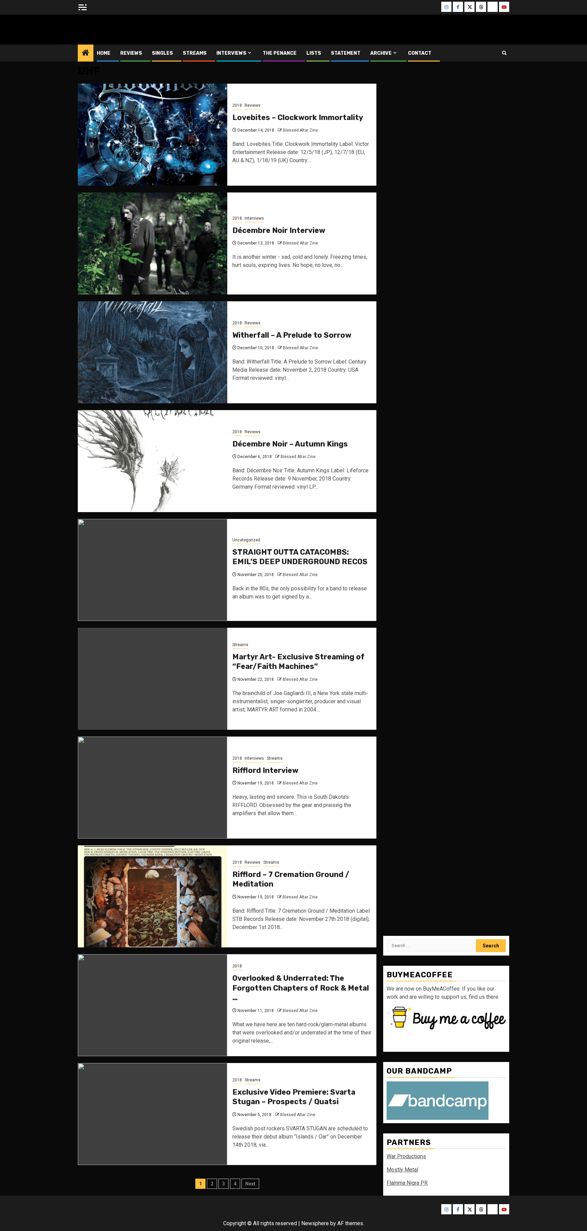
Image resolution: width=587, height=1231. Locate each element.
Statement (345, 53)
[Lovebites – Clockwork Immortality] (152, 135)
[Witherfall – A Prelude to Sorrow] (152, 352)
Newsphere (315, 1223)
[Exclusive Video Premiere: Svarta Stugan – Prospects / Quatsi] (152, 1114)
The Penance (280, 53)
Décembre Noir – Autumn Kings (290, 444)
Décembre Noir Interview (278, 230)
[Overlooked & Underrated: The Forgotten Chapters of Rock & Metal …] (152, 1005)
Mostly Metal (402, 1169)
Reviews (131, 53)
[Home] (85, 53)
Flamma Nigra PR (407, 1183)
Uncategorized (246, 540)
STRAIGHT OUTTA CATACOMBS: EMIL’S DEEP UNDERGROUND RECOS (300, 557)
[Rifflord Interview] (152, 788)
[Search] (504, 53)
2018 (237, 105)
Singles (162, 53)
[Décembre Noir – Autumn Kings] (152, 461)
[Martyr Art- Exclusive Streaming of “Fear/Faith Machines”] (152, 679)
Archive (381, 53)
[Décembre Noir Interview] (152, 243)
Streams (195, 53)
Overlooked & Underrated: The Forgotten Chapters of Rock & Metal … (300, 988)
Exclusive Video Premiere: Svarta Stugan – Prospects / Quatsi (293, 1097)
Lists (313, 53)
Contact (419, 53)
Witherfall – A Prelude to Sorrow (291, 335)
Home (103, 53)
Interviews (231, 53)
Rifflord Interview (265, 770)
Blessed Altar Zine (122, 29)
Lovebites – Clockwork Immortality (297, 117)
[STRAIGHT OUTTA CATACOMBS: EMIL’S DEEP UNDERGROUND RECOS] (152, 570)
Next (250, 1183)
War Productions (406, 1156)
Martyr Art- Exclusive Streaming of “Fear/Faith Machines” (298, 661)
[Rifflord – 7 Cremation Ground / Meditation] (152, 896)
